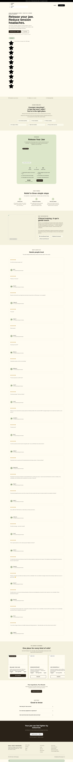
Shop (26, 748)
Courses (26, 746)
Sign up (41, 748)
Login (41, 747)
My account (42, 750)
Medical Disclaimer (54, 749)
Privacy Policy (53, 748)
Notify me (38, 676)
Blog (26, 749)
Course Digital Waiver (55, 751)
